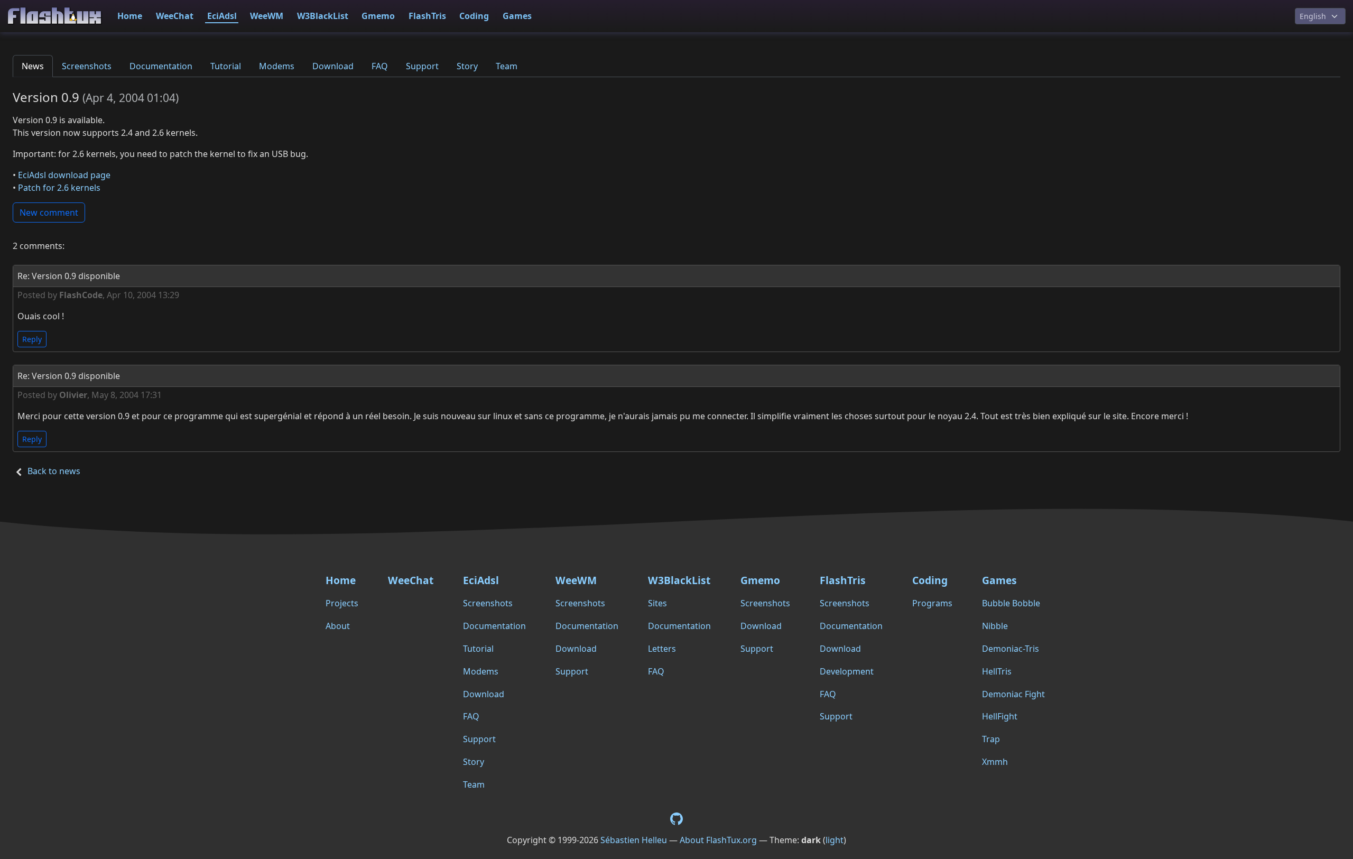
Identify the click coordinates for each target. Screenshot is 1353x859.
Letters (662, 648)
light (835, 840)
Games (517, 16)
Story (467, 66)
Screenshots (87, 66)
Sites (657, 603)
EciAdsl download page (64, 175)
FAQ (380, 66)
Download (333, 66)
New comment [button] (49, 212)
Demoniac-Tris (1010, 648)
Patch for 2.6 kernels (59, 187)
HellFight (999, 716)
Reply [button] (32, 339)
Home (129, 16)
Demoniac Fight (1013, 694)
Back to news (53, 471)
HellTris (997, 671)
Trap (991, 739)
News (33, 66)
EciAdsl (222, 16)
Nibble (995, 626)
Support (422, 66)
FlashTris (427, 16)
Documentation (160, 66)
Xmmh (995, 762)
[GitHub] (676, 818)
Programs (932, 603)
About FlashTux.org (718, 840)
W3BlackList (322, 16)
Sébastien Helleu (633, 840)
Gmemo (378, 16)
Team (506, 66)
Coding (474, 16)
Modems (276, 66)
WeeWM (266, 16)
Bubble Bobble (1011, 603)
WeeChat (174, 16)
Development (847, 671)
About (338, 626)
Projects (342, 603)
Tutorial (225, 66)
